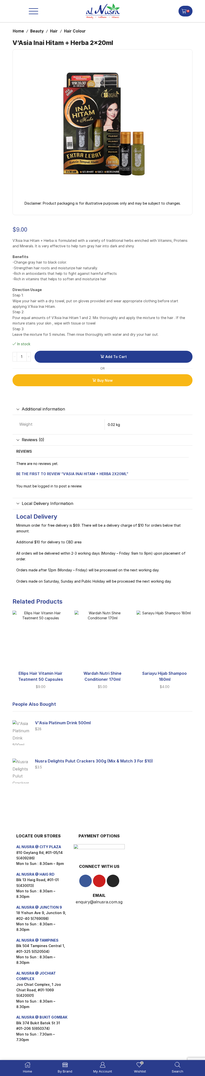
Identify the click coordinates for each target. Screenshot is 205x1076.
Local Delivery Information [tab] (47, 503)
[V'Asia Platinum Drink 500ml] (21, 732)
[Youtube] (99, 881)
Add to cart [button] (40, 658)
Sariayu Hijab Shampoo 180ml (164, 676)
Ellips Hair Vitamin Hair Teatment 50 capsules (40, 676)
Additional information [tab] (43, 408)
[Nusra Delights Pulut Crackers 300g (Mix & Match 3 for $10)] (21, 770)
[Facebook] (85, 881)
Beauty (37, 31)
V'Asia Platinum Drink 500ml (63, 722)
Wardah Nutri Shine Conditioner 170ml (103, 676)
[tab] (102, 409)
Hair (54, 31)
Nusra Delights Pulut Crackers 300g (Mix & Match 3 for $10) (94, 761)
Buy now (105, 380)
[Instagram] (113, 881)
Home (18, 31)
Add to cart (116, 357)
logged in (45, 486)
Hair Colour (75, 31)
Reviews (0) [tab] (33, 439)
